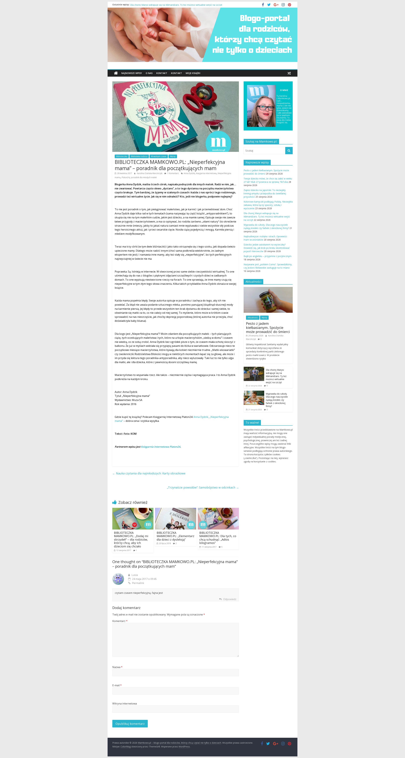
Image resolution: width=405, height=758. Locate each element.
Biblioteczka (121, 156)
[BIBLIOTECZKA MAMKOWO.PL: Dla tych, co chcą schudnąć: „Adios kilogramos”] (218, 509)
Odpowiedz (229, 599)
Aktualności (253, 317)
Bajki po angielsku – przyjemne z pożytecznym (267, 256)
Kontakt (161, 73)
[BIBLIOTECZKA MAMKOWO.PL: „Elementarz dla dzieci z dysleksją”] (175, 509)
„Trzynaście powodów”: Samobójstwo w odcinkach (203, 487)
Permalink (138, 583)
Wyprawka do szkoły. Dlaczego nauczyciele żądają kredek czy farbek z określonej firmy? (277, 400)
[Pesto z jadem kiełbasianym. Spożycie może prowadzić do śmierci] (268, 288)
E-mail (117, 685)
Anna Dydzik (189, 173)
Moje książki (193, 73)
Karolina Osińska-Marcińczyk (150, 173)
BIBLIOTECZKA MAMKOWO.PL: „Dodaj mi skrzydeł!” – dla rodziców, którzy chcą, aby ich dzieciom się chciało (131, 539)
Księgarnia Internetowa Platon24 (160, 446)
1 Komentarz (173, 173)
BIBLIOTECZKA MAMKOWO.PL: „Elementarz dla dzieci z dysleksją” (175, 536)
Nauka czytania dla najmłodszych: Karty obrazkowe (148, 473)
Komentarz (120, 621)
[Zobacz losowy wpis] (289, 73)
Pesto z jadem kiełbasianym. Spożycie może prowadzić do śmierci (268, 327)
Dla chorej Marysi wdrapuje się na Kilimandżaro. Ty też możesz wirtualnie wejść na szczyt (267, 216)
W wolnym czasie (158, 156)
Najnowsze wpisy (131, 73)
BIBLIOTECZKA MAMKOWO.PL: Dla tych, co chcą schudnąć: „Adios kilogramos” (217, 538)
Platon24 (126, 177)
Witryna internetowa (124, 703)
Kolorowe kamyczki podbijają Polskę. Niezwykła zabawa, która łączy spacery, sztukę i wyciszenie (179, 4)
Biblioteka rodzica (139, 156)
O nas (149, 73)
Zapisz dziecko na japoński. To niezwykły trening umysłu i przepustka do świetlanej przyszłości (265, 193)
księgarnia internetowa (206, 173)
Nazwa (117, 667)
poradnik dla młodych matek (144, 177)
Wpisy (172, 156)
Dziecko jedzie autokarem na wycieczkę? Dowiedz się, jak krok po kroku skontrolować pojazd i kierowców (267, 248)
